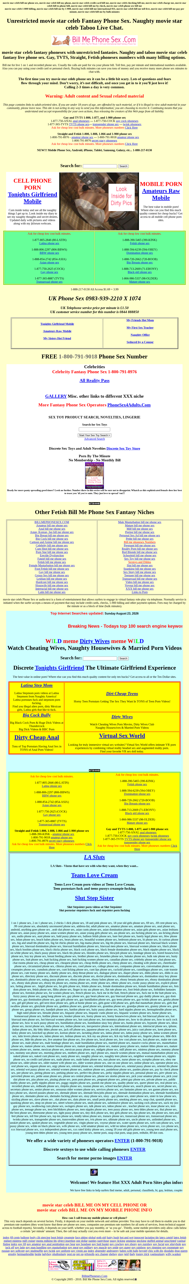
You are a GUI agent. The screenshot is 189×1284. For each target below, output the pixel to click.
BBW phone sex (49, 252)
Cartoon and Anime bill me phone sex (52, 542)
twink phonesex (132, 124)
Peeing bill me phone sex (139, 532)
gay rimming (154, 1247)
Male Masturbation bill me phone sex (139, 522)
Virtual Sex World (122, 735)
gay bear (70, 1244)
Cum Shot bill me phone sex (51, 548)
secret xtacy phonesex (104, 140)
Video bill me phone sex (140, 582)
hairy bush (113, 1237)
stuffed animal (155, 1240)
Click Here (131, 127)
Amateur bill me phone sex (52, 525)
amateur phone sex (82, 137)
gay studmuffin (34, 1250)
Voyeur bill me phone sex (139, 585)
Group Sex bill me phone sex (52, 575)
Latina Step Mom (37, 685)
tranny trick (142, 1254)
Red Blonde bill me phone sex (139, 552)
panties (92, 1240)
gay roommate (170, 1247)
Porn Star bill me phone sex (52, 552)
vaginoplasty (157, 1254)
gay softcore (18, 1250)
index (6, 1237)
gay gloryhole (173, 1244)
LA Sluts (94, 857)
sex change (101, 1254)
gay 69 (22, 1244)
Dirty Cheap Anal (36, 737)
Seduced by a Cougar (140, 342)
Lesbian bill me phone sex (52, 578)
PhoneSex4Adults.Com (129, 404)
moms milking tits (46, 1240)
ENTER (122, 1140)
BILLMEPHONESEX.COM (52, 522)
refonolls (89, 1254)
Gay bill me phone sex (52, 572)
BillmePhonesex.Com (94, 1276)
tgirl (126, 1254)
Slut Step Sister (94, 897)
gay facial (158, 1244)
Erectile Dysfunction (52, 555)
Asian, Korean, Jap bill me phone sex (52, 532)
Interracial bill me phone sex (51, 588)
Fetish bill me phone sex (52, 562)
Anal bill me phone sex (51, 528)
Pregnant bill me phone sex (139, 545)
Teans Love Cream (94, 875)
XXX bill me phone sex (140, 588)
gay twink (49, 1250)
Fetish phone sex (140, 243)
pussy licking (117, 1240)
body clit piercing (40, 1237)
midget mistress (13, 1240)
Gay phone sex (49, 272)
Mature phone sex (139, 281)
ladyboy (46, 1254)
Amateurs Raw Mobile (161, 194)
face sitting (81, 1237)
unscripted (170, 1240)
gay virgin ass (79, 1250)
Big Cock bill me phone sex (52, 538)
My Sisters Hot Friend (57, 338)
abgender (100, 1250)
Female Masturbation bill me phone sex (52, 565)
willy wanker (173, 1254)
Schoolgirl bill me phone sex (139, 555)
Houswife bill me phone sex (51, 585)
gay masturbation (57, 1247)
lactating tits (152, 1237)
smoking (131, 1240)
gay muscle (100, 1247)
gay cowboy (117, 1244)
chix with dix (155, 1250)
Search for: (71, 165)
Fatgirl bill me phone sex (51, 558)
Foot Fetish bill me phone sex (52, 568)
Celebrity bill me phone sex (52, 545)
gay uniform (63, 1250)
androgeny (112, 1250)
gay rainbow (138, 1247)
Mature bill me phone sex (139, 525)
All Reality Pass (94, 380)
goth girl (101, 1237)
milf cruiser (28, 1240)
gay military (86, 1247)
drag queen (181, 1250)
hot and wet (126, 1237)
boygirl (143, 1250)
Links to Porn (140, 592)
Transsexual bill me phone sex (139, 578)
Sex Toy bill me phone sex (139, 558)
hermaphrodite (25, 1254)
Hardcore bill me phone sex (52, 582)
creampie (69, 1237)
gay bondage (83, 1244)
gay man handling (36, 1247)
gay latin (20, 1247)
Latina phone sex (49, 243)
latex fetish (180, 1237)
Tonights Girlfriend (59, 667)
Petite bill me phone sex (140, 538)
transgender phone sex (106, 124)
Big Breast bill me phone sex (52, 535)
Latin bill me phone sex (52, 592)
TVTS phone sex (79, 124)
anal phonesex (81, 120)
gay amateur (34, 1244)
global (92, 1237)
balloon (24, 1237)
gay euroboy (145, 1244)
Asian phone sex (49, 262)
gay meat (73, 1247)
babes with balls (129, 1250)
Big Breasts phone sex (140, 262)
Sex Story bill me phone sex (139, 572)
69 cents (15, 1237)
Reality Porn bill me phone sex (140, 548)
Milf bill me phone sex (140, 528)
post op (71, 1254)
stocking (141, 1240)
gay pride (113, 1247)
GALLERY (56, 396)
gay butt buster (100, 1244)
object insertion (66, 1240)
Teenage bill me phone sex (139, 575)
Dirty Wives (95, 641)
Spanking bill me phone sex (139, 568)
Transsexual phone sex (49, 281)
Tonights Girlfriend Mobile (32, 197)
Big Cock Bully (37, 715)
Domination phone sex (139, 252)
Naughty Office (140, 334)
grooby (12, 1254)
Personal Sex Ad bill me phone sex (139, 535)
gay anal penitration (53, 1244)
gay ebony (131, 1244)
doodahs (169, 1250)
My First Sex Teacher (140, 327)
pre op (80, 1254)
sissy (120, 1254)
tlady (132, 1254)
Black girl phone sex (140, 272)
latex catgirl (166, 1237)
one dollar (82, 1240)
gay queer (125, 1247)
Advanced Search (94, 438)
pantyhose (103, 1240)
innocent (139, 1237)
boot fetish (57, 1237)
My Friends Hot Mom (140, 320)
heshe (38, 1254)
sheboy (113, 1254)
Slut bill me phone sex (140, 565)
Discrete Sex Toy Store (123, 448)
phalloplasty (59, 1254)
